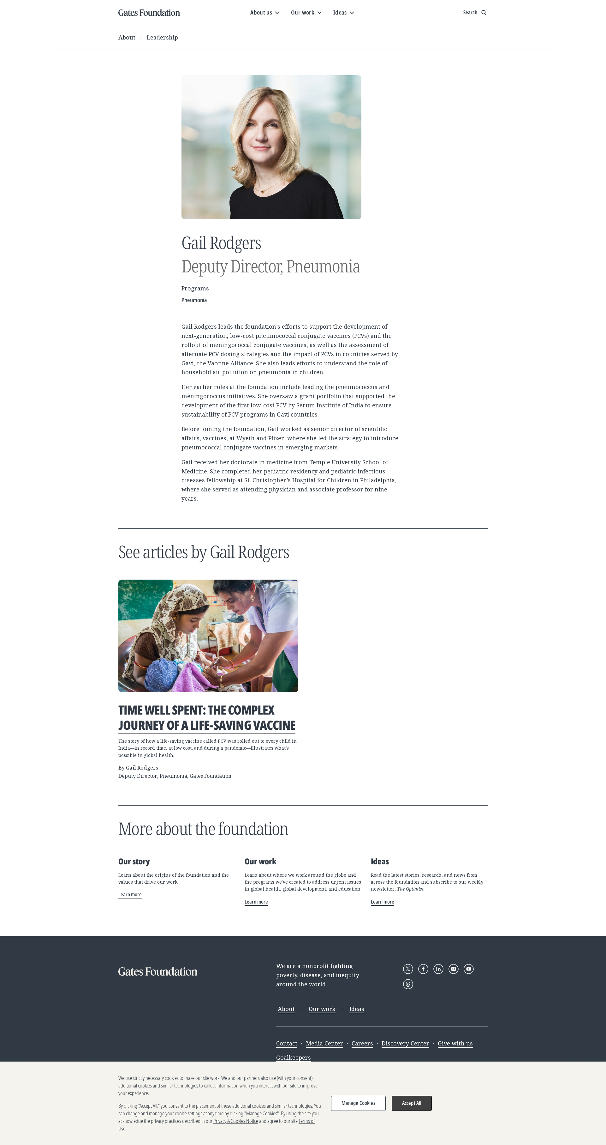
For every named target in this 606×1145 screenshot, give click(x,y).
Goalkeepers (293, 1057)
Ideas (356, 1009)
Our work (322, 1009)
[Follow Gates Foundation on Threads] (408, 984)
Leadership (162, 37)
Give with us (455, 1043)
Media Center (324, 1043)
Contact (286, 1043)
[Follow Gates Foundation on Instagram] (453, 969)
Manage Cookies (358, 1102)
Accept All (412, 1102)
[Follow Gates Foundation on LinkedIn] (438, 969)
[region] (303, 1103)
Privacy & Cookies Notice (235, 1121)
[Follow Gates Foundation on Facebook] (423, 969)
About (126, 37)
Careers (362, 1043)
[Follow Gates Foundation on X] (408, 969)
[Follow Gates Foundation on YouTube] (468, 969)
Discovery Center (405, 1043)
